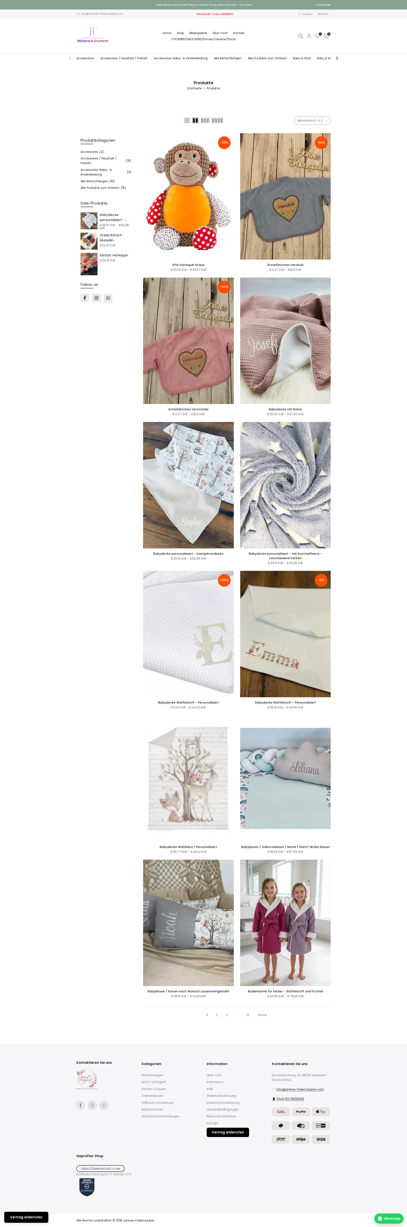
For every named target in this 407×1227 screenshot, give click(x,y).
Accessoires (85, 58)
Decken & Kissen (154, 1089)
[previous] (70, 58)
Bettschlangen (152, 1075)
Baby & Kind (302, 58)
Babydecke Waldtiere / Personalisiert (188, 847)
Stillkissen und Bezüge (158, 1103)
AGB (210, 1089)
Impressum (215, 1082)
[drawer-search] (300, 36)
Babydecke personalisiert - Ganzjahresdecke (188, 554)
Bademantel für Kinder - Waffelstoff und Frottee (285, 991)
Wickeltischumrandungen (161, 1116)
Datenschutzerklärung (223, 1103)
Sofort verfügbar (154, 1082)
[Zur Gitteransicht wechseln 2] (195, 120)
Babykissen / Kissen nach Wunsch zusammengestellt (188, 991)
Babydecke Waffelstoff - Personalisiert (188, 702)
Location (307, 14)
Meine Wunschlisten (221, 1116)
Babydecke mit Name (285, 409)
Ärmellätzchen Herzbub (285, 265)
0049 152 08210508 (290, 1099)
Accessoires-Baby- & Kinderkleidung (181, 58)
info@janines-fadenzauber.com (102, 13)
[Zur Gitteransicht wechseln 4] (217, 120)
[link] (89, 220)
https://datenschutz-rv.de (100, 1168)
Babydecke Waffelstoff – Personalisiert (285, 702)
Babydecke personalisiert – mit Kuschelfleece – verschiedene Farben (285, 556)
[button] (145, 138)
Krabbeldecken (153, 1096)
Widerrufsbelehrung (221, 1096)
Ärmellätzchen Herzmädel (188, 409)
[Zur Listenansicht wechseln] (187, 120)
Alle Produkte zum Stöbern (267, 58)
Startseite (194, 88)
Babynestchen (152, 1109)
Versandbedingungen (222, 1109)
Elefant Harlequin (114, 255)
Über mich (214, 1075)
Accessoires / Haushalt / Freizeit (124, 58)
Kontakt (212, 1123)
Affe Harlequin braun (188, 265)
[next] (337, 58)
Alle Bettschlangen (227, 58)
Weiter (262, 1015)
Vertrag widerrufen (228, 1132)
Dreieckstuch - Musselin (112, 238)
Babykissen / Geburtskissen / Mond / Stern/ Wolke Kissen (285, 847)
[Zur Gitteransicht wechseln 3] (205, 120)
